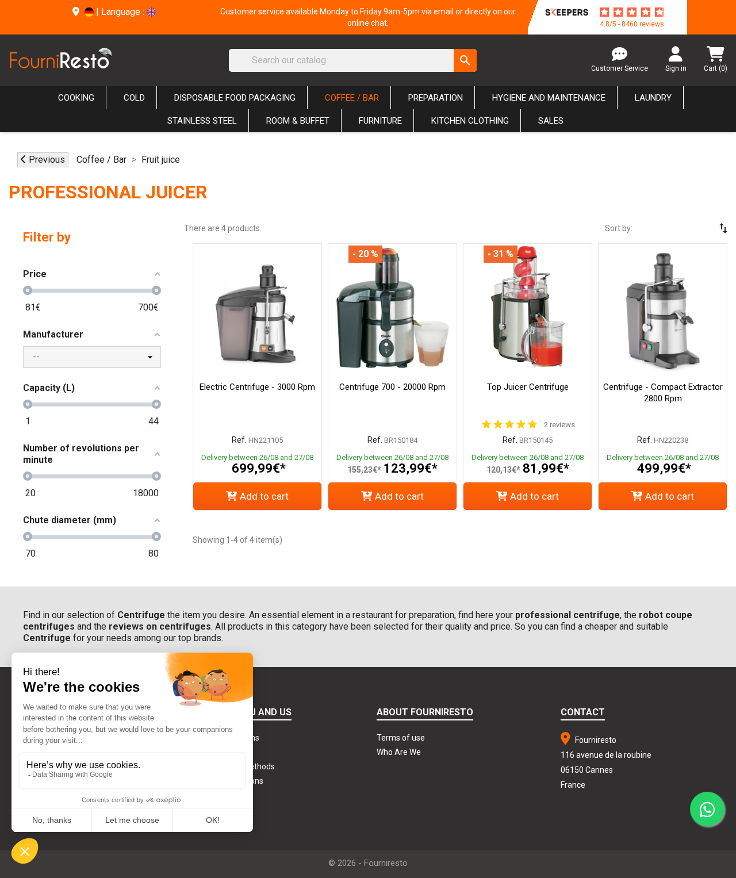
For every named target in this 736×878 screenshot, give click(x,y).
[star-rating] (632, 12)
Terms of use (401, 737)
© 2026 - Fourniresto (368, 863)
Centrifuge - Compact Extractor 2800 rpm (663, 393)
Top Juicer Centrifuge (528, 387)
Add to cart (264, 496)
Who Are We (399, 752)
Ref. (239, 439)
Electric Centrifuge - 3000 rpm (257, 387)
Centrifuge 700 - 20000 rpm (392, 387)
